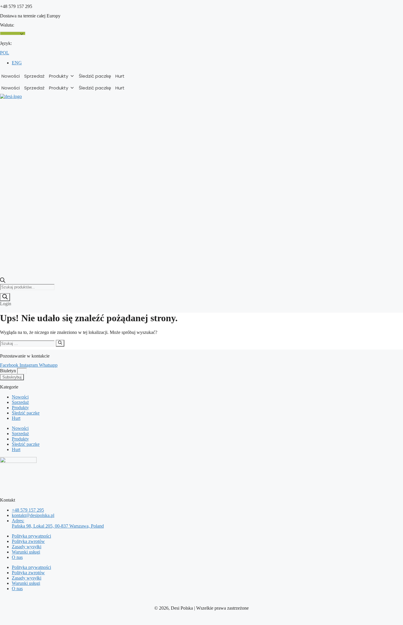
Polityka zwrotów (28, 541)
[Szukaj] (5, 297)
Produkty (58, 76)
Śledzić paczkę (95, 76)
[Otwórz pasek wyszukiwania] (2, 281)
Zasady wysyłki (26, 546)
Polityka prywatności (31, 535)
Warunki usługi (26, 551)
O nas (17, 557)
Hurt (119, 76)
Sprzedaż (34, 76)
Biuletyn (8, 370)
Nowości (10, 76)
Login (5, 303)
